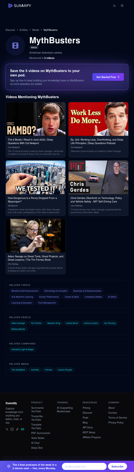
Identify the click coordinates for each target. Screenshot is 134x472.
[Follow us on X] (7, 429)
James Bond (72, 322)
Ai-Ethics (112, 296)
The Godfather (18, 369)
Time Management (47, 302)
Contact (112, 412)
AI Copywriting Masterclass (65, 409)
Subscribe (117, 466)
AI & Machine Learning (22, 296)
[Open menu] (122, 5)
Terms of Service (117, 417)
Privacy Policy (116, 422)
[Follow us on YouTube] (22, 429)
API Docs (88, 427)
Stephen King (53, 322)
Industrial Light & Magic (23, 349)
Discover (10, 30)
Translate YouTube (36, 426)
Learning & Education (22, 302)
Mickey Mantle (18, 328)
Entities (24, 30)
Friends (48, 369)
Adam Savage (18, 322)
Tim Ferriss (36, 322)
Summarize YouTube (37, 409)
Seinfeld (35, 369)
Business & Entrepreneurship (87, 290)
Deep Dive (37, 447)
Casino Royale (65, 369)
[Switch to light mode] (114, 5)
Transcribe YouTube (37, 417)
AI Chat (35, 442)
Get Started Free (106, 77)
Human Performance (49, 296)
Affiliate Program (92, 437)
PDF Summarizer (40, 433)
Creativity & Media (93, 296)
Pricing (86, 407)
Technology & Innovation (56, 290)
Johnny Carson (91, 322)
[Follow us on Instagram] (12, 429)
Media (35, 30)
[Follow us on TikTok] (17, 429)
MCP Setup (89, 432)
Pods (85, 417)
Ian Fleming (110, 322)
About (111, 407)
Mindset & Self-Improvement (25, 290)
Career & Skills (72, 296)
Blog (85, 422)
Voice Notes (37, 438)
